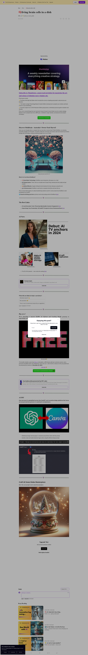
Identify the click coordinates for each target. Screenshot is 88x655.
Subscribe (53, 327)
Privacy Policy (52, 330)
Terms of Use (46, 330)
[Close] (58, 319)
